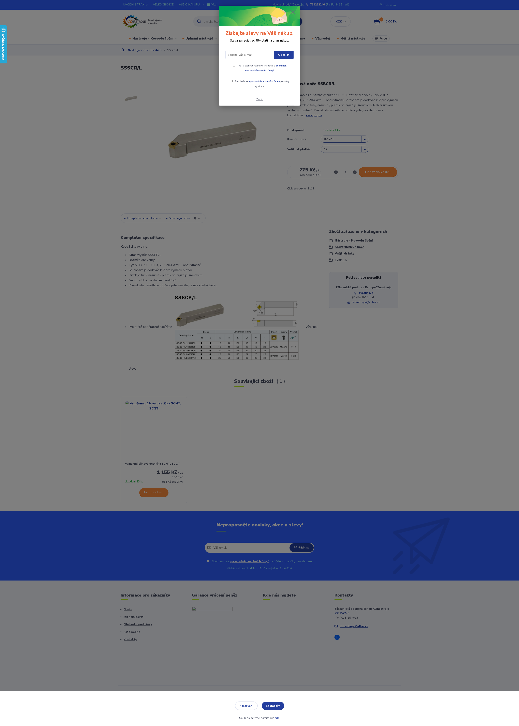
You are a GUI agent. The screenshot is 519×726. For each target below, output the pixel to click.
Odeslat (284, 55)
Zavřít (259, 99)
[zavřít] (293, 12)
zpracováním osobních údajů (264, 81)
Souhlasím (273, 706)
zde (277, 718)
